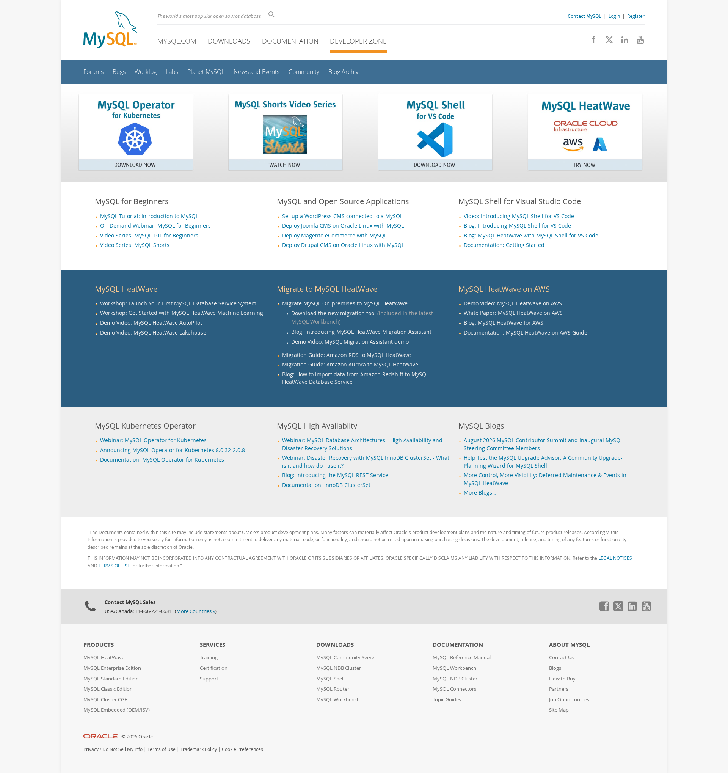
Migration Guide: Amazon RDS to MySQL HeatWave (346, 355)
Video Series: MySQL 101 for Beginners (149, 235)
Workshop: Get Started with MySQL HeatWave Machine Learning (181, 313)
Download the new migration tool (333, 313)
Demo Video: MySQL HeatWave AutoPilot (151, 322)
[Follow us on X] (606, 42)
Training (209, 657)
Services (212, 645)
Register (636, 16)
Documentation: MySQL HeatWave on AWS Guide (525, 332)
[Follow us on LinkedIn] (622, 42)
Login (614, 16)
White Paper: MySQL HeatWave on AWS (513, 313)
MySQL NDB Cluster (338, 668)
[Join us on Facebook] (591, 42)
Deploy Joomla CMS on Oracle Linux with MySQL (343, 225)
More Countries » (195, 611)
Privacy (91, 749)
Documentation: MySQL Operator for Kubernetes (162, 459)
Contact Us (561, 657)
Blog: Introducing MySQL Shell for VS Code (517, 225)
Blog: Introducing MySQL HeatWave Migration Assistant (361, 331)
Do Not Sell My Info (122, 749)
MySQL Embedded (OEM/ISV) (116, 710)
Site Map (559, 710)
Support (209, 679)
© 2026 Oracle (137, 737)
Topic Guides (447, 699)
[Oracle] (100, 737)
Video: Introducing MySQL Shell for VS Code (519, 216)
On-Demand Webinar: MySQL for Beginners (155, 225)
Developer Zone (358, 41)
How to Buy (562, 679)
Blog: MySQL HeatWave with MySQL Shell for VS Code (531, 235)
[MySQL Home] (110, 30)
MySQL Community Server (346, 657)
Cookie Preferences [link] (242, 749)
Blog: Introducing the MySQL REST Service (335, 475)
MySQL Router (332, 689)
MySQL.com (176, 41)
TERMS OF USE (114, 565)
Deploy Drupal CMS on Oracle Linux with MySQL (343, 245)
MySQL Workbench (338, 699)
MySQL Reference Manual (462, 657)
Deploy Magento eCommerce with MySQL (334, 235)
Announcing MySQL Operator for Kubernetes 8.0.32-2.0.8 (172, 450)
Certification (214, 668)
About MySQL (569, 645)
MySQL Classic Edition (108, 689)
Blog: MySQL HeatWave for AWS (503, 322)
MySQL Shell (330, 679)
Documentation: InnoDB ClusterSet (326, 485)
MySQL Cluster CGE (105, 699)
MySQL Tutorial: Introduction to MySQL (149, 216)
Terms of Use (161, 749)
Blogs (555, 668)
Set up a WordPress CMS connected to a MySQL (342, 216)
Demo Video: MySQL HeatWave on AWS (513, 303)
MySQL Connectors (454, 689)
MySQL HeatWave (103, 657)
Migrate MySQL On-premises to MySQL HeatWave (345, 303)
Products (98, 645)
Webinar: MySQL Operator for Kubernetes (153, 440)
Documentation (290, 41)
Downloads (229, 41)
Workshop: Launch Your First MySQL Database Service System (178, 303)
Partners (558, 689)
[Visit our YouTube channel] (638, 42)
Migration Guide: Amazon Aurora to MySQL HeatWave (350, 364)
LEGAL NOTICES (615, 558)
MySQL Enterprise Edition (112, 668)
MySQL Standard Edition (111, 679)
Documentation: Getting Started (504, 245)
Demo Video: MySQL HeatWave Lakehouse (153, 332)
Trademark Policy (198, 749)
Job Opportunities (569, 699)
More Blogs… (480, 492)
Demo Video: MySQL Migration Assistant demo (350, 341)
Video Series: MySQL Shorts (134, 245)
